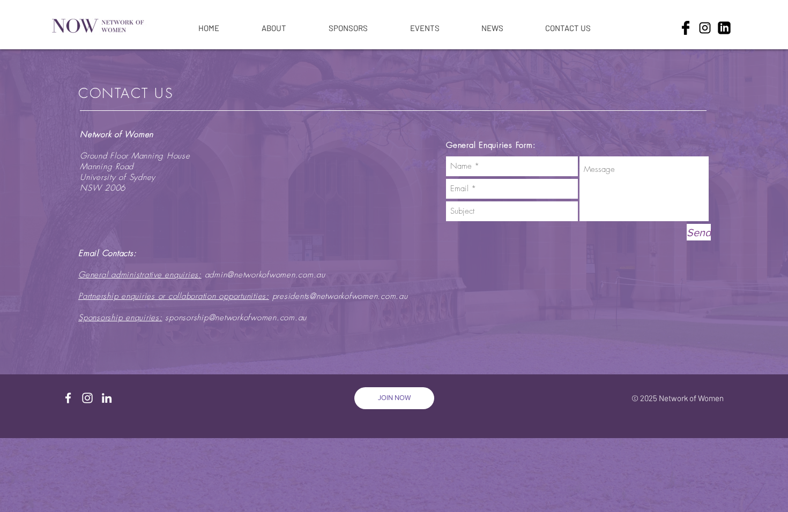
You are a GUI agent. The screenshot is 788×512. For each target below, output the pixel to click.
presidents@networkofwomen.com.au (340, 296)
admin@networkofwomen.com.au (265, 274)
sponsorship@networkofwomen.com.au (236, 317)
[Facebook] (68, 398)
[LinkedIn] (107, 398)
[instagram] (705, 28)
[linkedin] (724, 28)
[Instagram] (87, 398)
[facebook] (686, 28)
